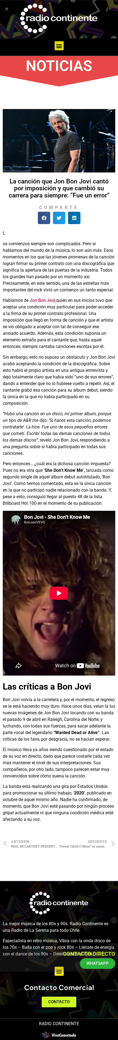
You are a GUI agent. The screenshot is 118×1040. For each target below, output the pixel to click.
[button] (59, 45)
